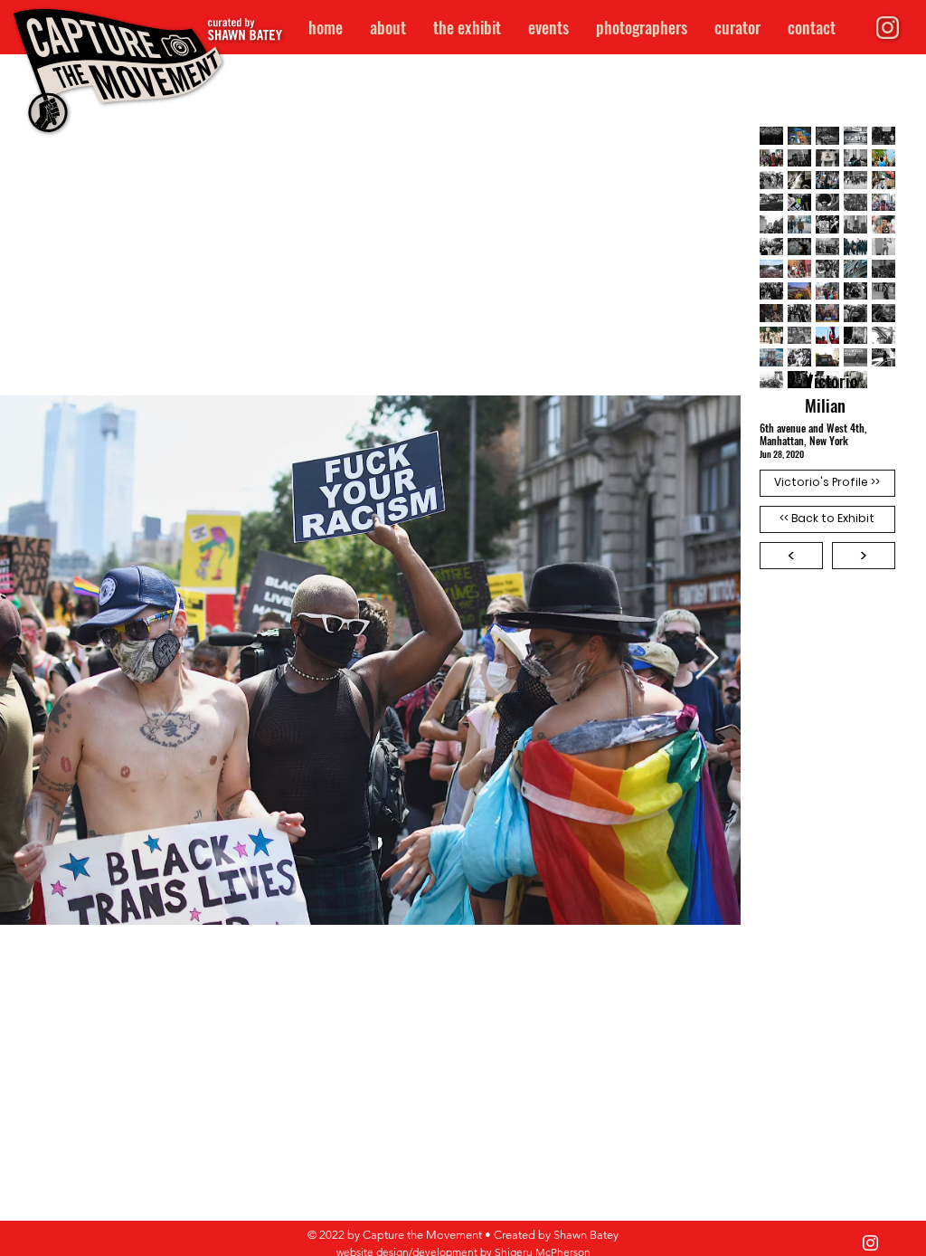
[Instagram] (870, 1242)
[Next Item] (706, 665)
